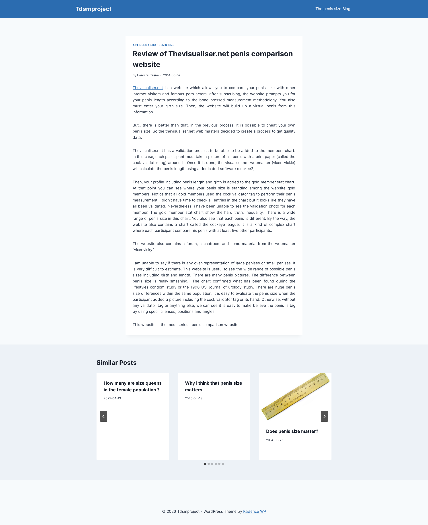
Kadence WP (254, 511)
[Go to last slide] (103, 416)
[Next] (324, 416)
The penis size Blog (332, 8)
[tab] (205, 464)
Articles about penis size (153, 45)
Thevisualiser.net (148, 87)
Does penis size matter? (292, 431)
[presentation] (295, 397)
